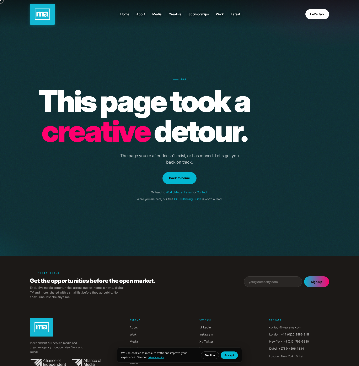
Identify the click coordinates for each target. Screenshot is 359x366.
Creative (175, 14)
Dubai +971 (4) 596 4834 (286, 348)
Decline (210, 355)
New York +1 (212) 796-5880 (289, 341)
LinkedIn (205, 327)
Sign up (316, 282)
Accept (229, 355)
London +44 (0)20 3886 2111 (289, 334)
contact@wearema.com (285, 327)
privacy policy (156, 357)
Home (124, 14)
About (140, 14)
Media (157, 14)
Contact (202, 192)
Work (220, 14)
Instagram (206, 334)
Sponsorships (198, 14)
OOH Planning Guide (187, 199)
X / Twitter (206, 341)
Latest (235, 14)
